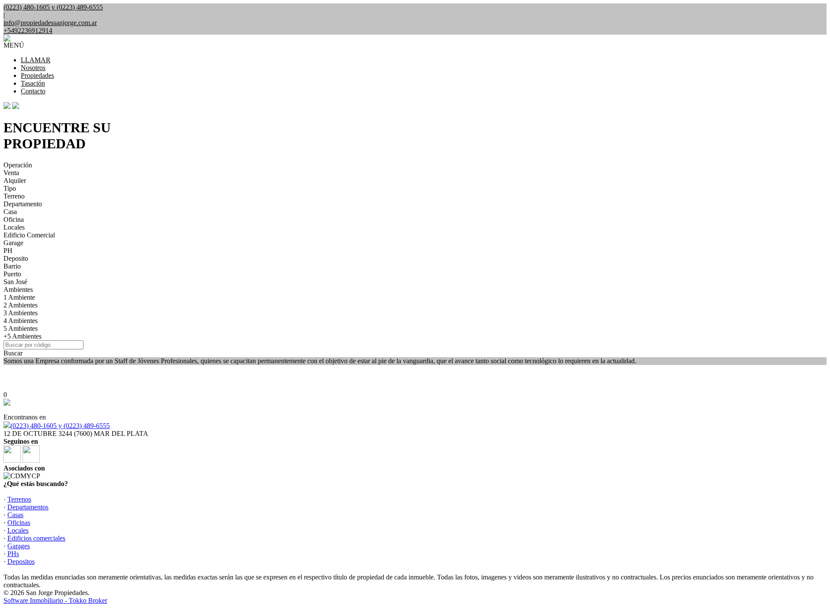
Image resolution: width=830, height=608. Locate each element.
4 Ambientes (20, 320)
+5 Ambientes (22, 336)
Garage (13, 242)
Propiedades (37, 75)
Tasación (33, 83)
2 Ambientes (20, 305)
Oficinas (18, 522)
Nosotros (33, 67)
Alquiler (14, 180)
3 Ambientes (20, 313)
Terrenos (19, 499)
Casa (10, 211)
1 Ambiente (19, 297)
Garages (18, 546)
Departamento (22, 204)
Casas (15, 514)
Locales (14, 227)
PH (8, 250)
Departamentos (27, 507)
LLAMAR (36, 60)
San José (15, 281)
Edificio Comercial (29, 235)
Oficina (13, 219)
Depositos (21, 561)
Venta (11, 172)
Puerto (12, 274)
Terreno (14, 196)
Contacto (33, 91)
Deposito (15, 258)
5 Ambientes (20, 328)
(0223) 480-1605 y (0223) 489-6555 (60, 425)
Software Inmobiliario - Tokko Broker (55, 600)
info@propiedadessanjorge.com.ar (50, 22)
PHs (13, 553)
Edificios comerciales (36, 538)
